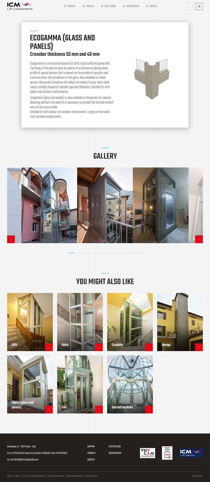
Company (91, 447)
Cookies (10, 476)
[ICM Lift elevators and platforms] (19, 6)
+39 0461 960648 (16, 460)
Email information (91, 476)
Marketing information (75, 476)
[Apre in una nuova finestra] (147, 453)
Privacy (17, 476)
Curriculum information (55, 476)
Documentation (115, 453)
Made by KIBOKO (197, 476)
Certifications (115, 447)
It (192, 7)
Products (91, 453)
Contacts (91, 460)
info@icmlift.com (31, 460)
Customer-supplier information (34, 476)
